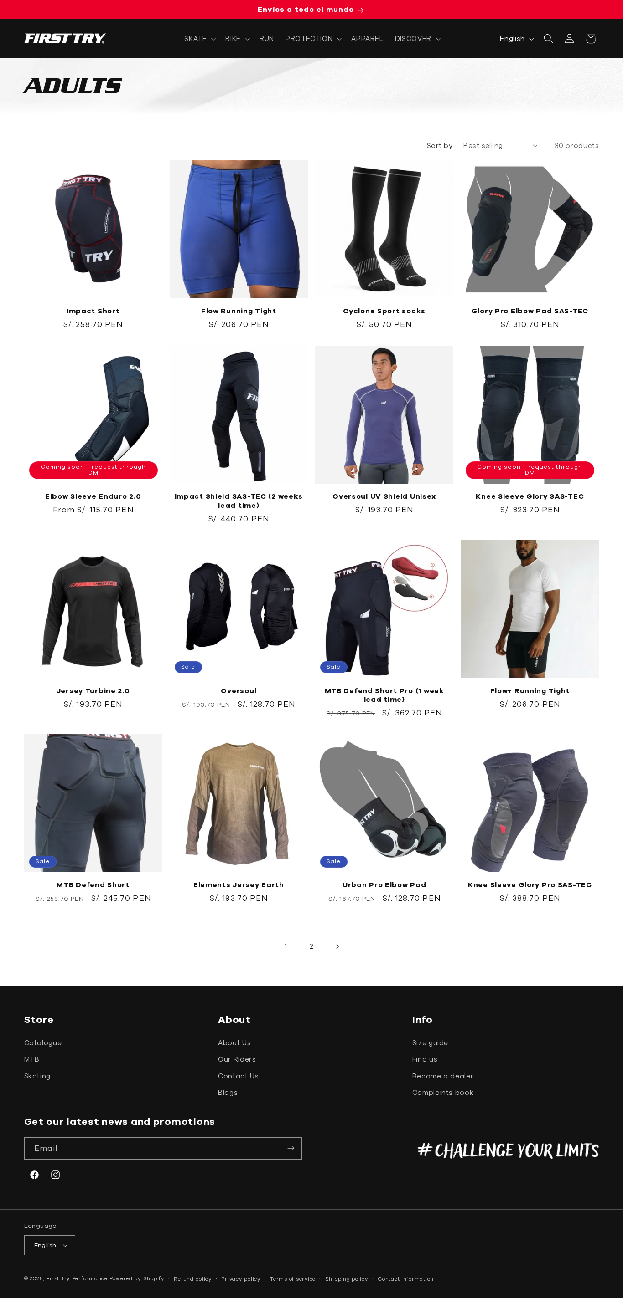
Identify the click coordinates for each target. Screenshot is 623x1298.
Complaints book (442, 1092)
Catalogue (43, 1043)
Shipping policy (347, 1279)
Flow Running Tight (238, 311)
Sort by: (440, 145)
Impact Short (93, 311)
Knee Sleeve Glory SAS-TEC (530, 496)
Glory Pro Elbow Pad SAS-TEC (530, 311)
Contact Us (238, 1076)
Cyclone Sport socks (384, 311)
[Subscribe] (290, 1148)
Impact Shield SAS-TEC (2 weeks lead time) (239, 500)
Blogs (228, 1092)
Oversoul (238, 690)
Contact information (406, 1279)
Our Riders (237, 1059)
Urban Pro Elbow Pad (384, 884)
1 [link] (285, 946)
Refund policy (193, 1279)
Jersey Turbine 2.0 (93, 690)
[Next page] (337, 946)
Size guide (430, 1043)
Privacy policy (240, 1279)
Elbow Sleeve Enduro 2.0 (93, 496)
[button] (199, 39)
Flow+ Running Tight (530, 690)
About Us (234, 1043)
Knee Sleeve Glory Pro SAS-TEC (530, 884)
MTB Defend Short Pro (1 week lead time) (384, 695)
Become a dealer (442, 1076)
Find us (424, 1059)
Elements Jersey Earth (238, 884)
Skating (37, 1076)
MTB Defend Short (93, 884)
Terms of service (293, 1279)
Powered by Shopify (137, 1278)
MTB (32, 1059)
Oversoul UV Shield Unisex (384, 496)
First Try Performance (76, 1278)
